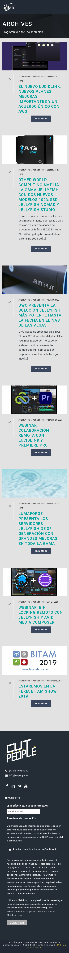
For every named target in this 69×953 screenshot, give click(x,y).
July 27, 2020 (52, 602)
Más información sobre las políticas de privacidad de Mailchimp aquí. (31, 911)
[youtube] (26, 786)
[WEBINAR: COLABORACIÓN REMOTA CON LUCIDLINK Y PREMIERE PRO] (34, 400)
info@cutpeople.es (18, 775)
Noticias (36, 77)
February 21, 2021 (54, 420)
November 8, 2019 (55, 681)
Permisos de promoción (21, 818)
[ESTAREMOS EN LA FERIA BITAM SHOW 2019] (34, 660)
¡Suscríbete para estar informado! (27, 805)
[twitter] (20, 786)
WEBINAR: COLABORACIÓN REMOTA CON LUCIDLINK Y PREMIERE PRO (33, 435)
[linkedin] (13, 786)
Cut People (25, 77)
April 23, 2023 (53, 300)
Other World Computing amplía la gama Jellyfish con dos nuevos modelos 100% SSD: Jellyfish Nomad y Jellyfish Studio (38, 195)
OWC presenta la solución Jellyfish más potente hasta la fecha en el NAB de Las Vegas (39, 315)
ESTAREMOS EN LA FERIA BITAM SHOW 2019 (37, 691)
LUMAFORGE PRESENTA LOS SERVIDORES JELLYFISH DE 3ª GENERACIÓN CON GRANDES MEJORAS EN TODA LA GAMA (37, 528)
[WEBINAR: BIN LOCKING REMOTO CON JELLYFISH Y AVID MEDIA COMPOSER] (34, 582)
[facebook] (7, 786)
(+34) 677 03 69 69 (18, 770)
